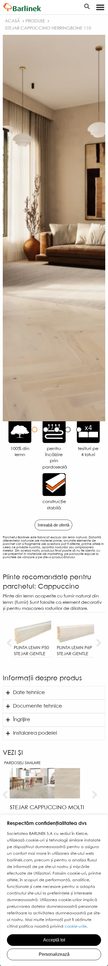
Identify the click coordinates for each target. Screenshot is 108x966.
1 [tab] (34, 429)
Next (99, 643)
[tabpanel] (54, 228)
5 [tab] (79, 429)
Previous (9, 643)
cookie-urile (76, 926)
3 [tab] (57, 429)
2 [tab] (45, 429)
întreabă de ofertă (53, 525)
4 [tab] (68, 429)
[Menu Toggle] (100, 7)
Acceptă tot (54, 940)
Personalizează (54, 954)
